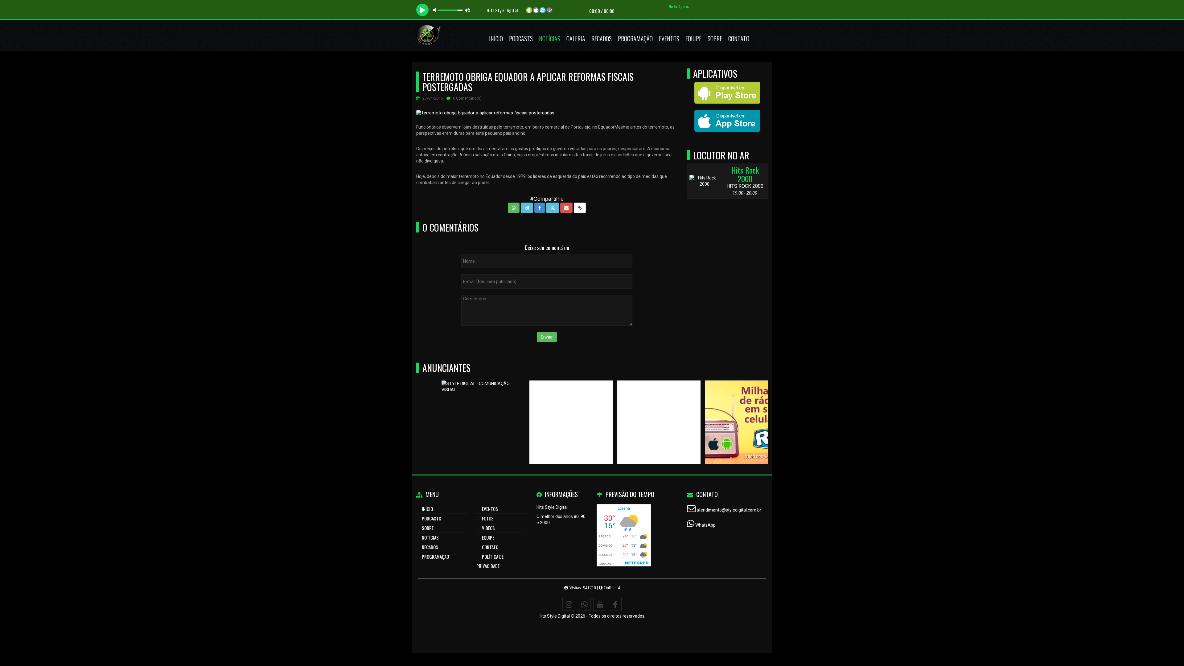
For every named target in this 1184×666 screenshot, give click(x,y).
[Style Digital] (634, 411)
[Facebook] (615, 604)
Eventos (669, 38)
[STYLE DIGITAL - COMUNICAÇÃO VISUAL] (722, 411)
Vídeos (488, 527)
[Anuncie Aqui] (458, 411)
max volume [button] (467, 10)
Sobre (715, 38)
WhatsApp (705, 525)
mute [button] (435, 10)
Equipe (693, 38)
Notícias (549, 38)
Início (496, 38)
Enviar (547, 337)
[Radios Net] (546, 411)
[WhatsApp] (584, 604)
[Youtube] (599, 604)
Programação (635, 38)
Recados (601, 38)
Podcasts (521, 38)
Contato (738, 38)
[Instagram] (568, 604)
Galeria (575, 38)
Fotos (488, 518)
